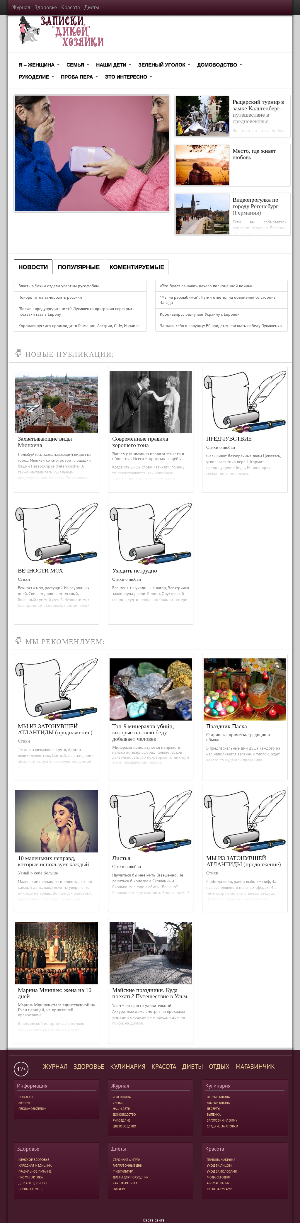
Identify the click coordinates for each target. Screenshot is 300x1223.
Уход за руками (219, 1189)
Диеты (91, 7)
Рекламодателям (32, 1109)
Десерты (213, 1109)
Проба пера (80, 78)
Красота (70, 7)
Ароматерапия (218, 1183)
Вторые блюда (218, 1103)
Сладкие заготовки (222, 1126)
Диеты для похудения (130, 1177)
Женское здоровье (33, 1160)
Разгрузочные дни (127, 1165)
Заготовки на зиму (222, 1120)
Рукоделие (37, 78)
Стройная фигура (126, 1160)
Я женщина (122, 1097)
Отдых (219, 1066)
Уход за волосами (222, 1171)
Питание (119, 1189)
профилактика (30, 1177)
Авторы (24, 1103)
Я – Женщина (40, 66)
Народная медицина (35, 1165)
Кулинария (128, 1066)
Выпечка (214, 1114)
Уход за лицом (219, 1165)
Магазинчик (255, 1066)
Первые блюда (218, 1097)
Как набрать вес (125, 1183)
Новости (25, 1097)
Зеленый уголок (165, 66)
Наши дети (114, 66)
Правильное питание (35, 1171)
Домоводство (220, 66)
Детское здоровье (33, 1183)
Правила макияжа (221, 1160)
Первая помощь (31, 1189)
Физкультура (123, 1171)
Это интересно (129, 78)
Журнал (21, 7)
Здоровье (46, 7)
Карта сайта (154, 1220)
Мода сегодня (218, 1177)
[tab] (33, 266)
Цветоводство (124, 1126)
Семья (79, 66)
